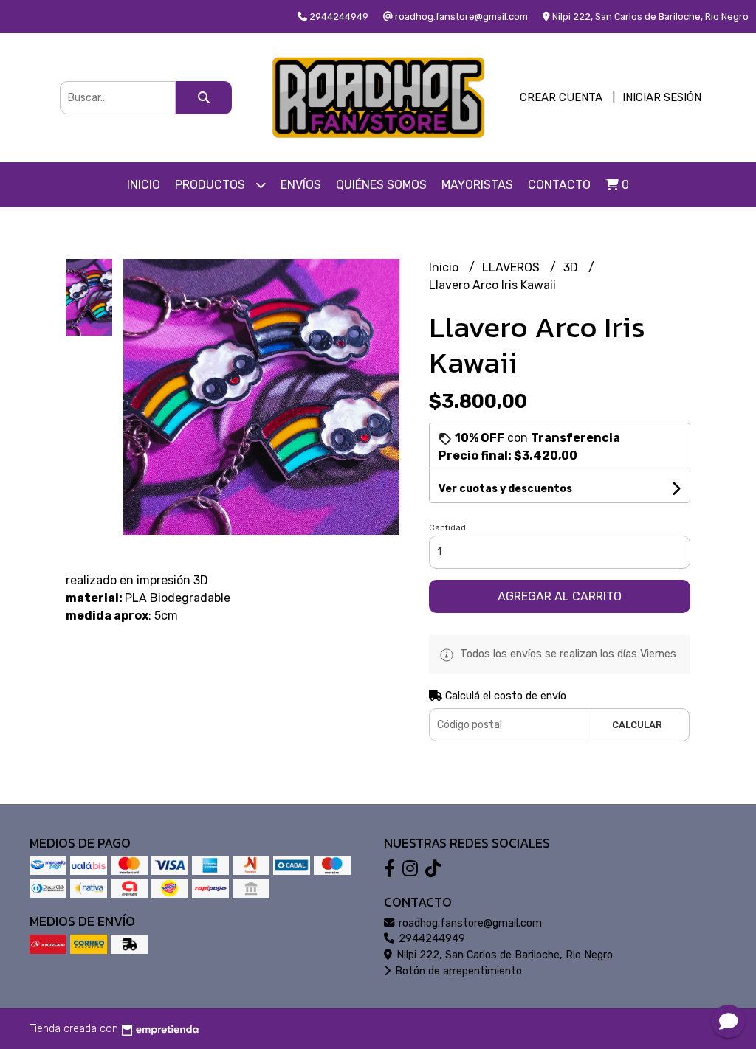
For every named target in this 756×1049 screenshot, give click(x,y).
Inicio (143, 185)
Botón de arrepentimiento (457, 971)
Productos (211, 185)
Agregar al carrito (560, 596)
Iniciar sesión (661, 97)
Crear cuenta (561, 97)
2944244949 (430, 938)
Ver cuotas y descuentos (505, 488)
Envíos (301, 185)
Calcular (637, 724)
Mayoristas (477, 185)
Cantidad (447, 528)
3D (572, 267)
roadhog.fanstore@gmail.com (469, 923)
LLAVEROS (512, 267)
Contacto (559, 185)
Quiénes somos (381, 185)
